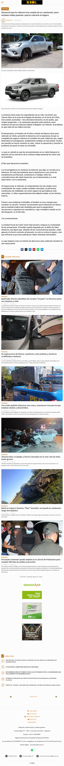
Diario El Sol (33, 696)
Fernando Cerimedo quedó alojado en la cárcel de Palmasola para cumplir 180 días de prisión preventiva (30, 560)
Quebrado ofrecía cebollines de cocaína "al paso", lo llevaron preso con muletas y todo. (31, 300)
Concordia (33, 711)
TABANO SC (9, 20)
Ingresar (33, 722)
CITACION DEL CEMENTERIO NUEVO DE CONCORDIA (22, 667)
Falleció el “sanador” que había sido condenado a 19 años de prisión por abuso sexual (33, 685)
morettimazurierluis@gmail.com (49, 756)
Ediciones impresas (33, 716)
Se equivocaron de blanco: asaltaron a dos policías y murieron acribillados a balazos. (29, 355)
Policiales (5, 9)
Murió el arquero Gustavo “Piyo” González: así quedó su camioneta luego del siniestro (31, 509)
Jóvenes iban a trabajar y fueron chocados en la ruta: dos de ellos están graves (30, 458)
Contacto (32, 719)
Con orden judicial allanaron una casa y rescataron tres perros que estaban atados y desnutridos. (31, 406)
